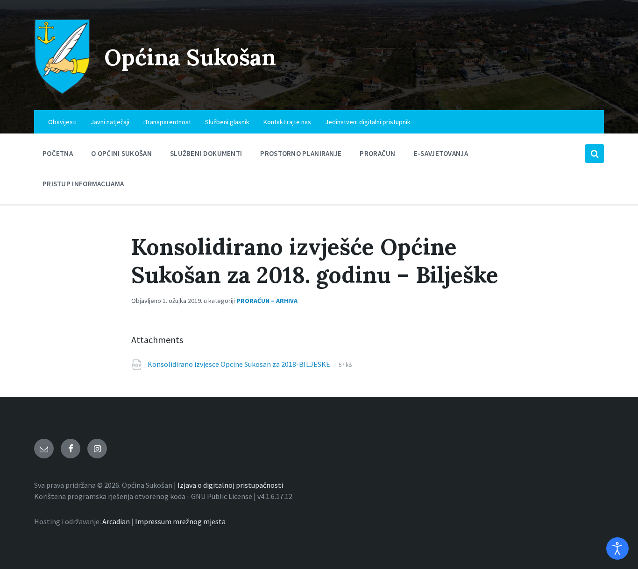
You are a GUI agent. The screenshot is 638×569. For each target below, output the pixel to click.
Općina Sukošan (190, 57)
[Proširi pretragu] (594, 153)
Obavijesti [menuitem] (62, 122)
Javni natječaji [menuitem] (110, 122)
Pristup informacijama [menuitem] (83, 183)
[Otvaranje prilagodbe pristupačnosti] (617, 548)
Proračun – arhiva (267, 300)
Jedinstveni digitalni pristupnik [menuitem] (368, 122)
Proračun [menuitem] (377, 153)
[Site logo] (62, 92)
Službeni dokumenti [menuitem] (206, 153)
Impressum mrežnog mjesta (180, 521)
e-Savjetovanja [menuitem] (441, 153)
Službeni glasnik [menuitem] (227, 122)
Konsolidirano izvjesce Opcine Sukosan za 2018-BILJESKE (240, 364)
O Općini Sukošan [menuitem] (121, 153)
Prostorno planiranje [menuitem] (300, 153)
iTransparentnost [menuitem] (167, 122)
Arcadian (116, 521)
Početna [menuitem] (58, 153)
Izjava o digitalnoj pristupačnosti (230, 485)
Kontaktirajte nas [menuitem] (287, 122)
